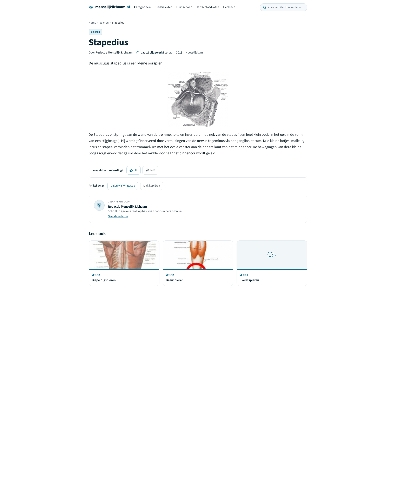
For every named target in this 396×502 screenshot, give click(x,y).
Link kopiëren (151, 186)
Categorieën (142, 7)
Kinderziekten (163, 7)
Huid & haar (184, 7)
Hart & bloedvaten (207, 7)
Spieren (104, 23)
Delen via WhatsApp (123, 186)
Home (92, 23)
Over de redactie (118, 216)
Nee (152, 170)
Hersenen (229, 7)
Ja (136, 170)
